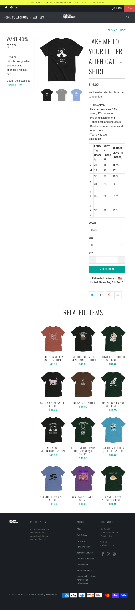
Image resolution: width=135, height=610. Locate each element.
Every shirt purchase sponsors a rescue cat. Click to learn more (67, 2)
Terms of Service (85, 552)
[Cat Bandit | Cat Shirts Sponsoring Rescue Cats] (69, 16)
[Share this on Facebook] (100, 295)
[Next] (82, 59)
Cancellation (82, 564)
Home (7, 17)
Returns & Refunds (85, 558)
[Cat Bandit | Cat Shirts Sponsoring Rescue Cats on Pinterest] (11, 8)
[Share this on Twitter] (92, 295)
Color (92, 223)
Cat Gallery (82, 535)
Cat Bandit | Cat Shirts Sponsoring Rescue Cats (35, 594)
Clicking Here (14, 85)
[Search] (128, 17)
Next (123, 30)
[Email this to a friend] (118, 295)
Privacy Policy (83, 547)
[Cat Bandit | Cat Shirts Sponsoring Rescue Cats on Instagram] (16, 8)
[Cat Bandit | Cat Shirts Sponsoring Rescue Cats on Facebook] (5, 8)
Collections (20, 17)
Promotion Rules (84, 570)
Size (91, 238)
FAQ (79, 529)
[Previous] (41, 59)
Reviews (81, 541)
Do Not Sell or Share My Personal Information (86, 580)
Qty (91, 253)
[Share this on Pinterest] (109, 295)
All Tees (38, 17)
